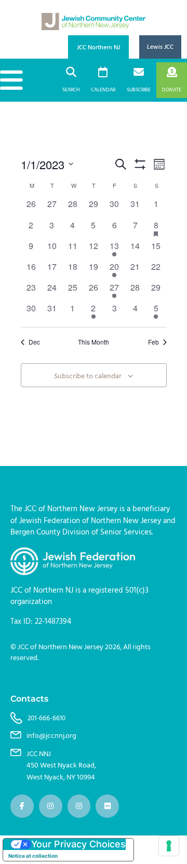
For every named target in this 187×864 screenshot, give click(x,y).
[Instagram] (50, 806)
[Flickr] (107, 806)
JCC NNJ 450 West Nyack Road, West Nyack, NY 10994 (61, 766)
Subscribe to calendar (88, 376)
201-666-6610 (46, 718)
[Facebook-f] (22, 806)
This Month (93, 342)
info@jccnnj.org (51, 736)
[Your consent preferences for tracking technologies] (169, 846)
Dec (34, 342)
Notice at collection (33, 856)
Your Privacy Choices (78, 844)
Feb (153, 342)
